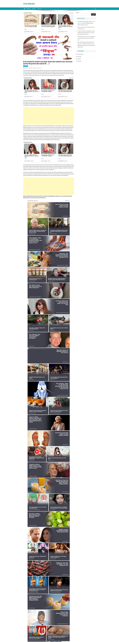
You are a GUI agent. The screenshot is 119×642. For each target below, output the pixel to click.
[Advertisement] (48, 116)
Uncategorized (80, 54)
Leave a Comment (38, 68)
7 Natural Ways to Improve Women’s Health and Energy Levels (86, 28)
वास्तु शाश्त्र (39, 8)
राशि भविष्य (28, 8)
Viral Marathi (29, 4)
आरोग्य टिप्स (34, 8)
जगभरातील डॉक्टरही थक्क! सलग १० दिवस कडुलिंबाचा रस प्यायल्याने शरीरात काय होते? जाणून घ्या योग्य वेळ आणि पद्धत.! (86, 38)
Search (77, 12)
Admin (31, 68)
